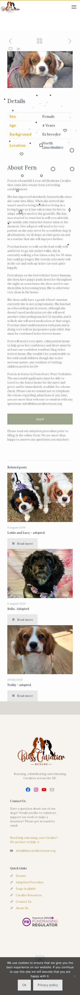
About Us (22, 908)
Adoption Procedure (30, 882)
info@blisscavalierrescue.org (36, 851)
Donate (21, 876)
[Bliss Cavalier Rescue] (10, 6)
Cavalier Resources (29, 895)
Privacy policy (48, 985)
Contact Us (24, 902)
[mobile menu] (74, 7)
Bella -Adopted (18, 609)
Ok (24, 985)
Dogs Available (26, 889)
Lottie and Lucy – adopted (26, 533)
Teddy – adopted (19, 685)
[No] (74, 976)
